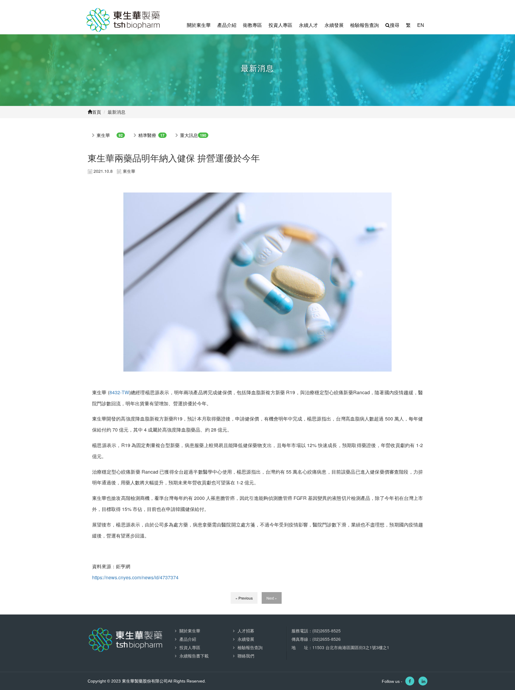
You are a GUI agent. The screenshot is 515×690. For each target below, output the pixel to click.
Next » (271, 597)
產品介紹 (226, 25)
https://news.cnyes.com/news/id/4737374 (135, 577)
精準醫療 (147, 135)
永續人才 (308, 25)
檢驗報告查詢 (364, 25)
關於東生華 (199, 25)
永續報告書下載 (194, 656)
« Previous (244, 597)
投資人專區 (280, 25)
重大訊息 (189, 135)
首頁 (96, 112)
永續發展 (334, 25)
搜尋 (394, 25)
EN (420, 25)
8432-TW (119, 392)
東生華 (103, 135)
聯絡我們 (246, 656)
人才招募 (246, 631)
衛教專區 (252, 25)
